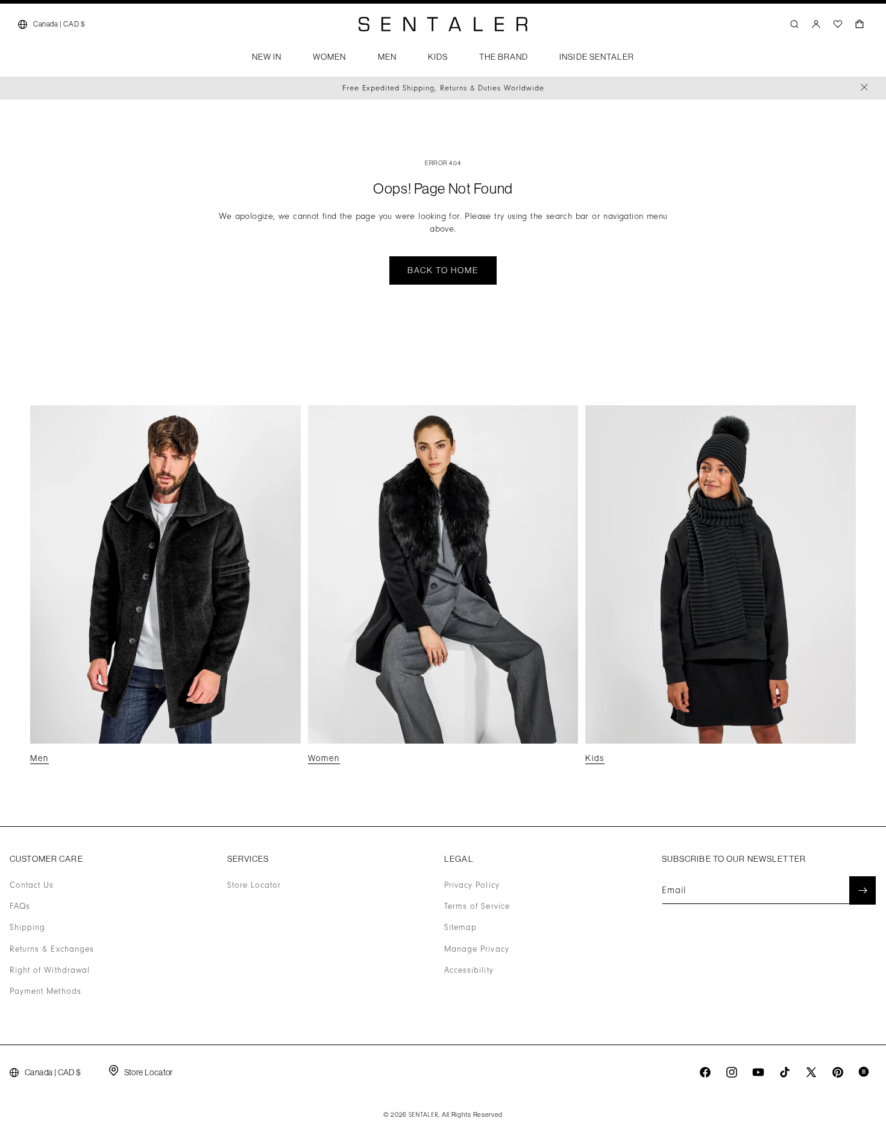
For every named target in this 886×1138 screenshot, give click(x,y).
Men (39, 758)
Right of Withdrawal (50, 970)
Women (324, 758)
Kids (595, 758)
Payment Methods (45, 991)
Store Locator (254, 885)
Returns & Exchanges (52, 949)
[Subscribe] (862, 890)
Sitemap (460, 928)
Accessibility (469, 970)
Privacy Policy (472, 885)
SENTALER (424, 1115)
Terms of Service (477, 906)
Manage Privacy (476, 949)
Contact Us (32, 885)
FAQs (20, 906)
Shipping (27, 928)
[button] (266, 60)
